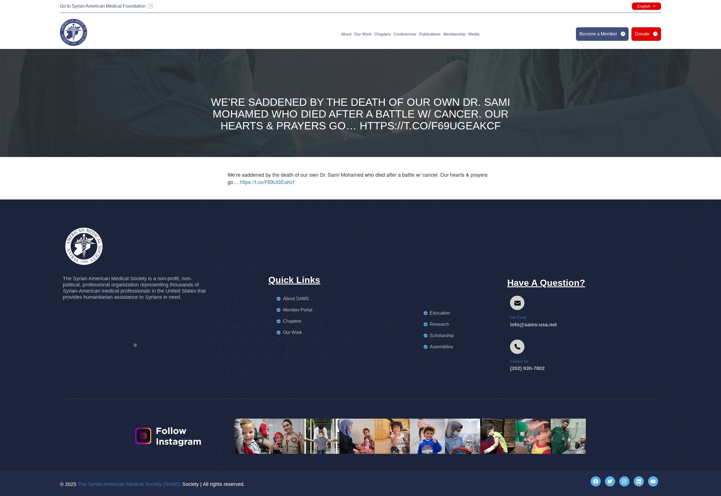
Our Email (518, 317)
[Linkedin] (639, 481)
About (346, 34)
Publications (429, 34)
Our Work (362, 34)
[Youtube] (653, 481)
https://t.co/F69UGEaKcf (267, 181)
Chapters (382, 34)
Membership (454, 34)
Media (473, 34)
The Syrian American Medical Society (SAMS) (129, 484)
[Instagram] (624, 481)
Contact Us (519, 361)
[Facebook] (596, 481)
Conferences (404, 34)
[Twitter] (610, 481)
